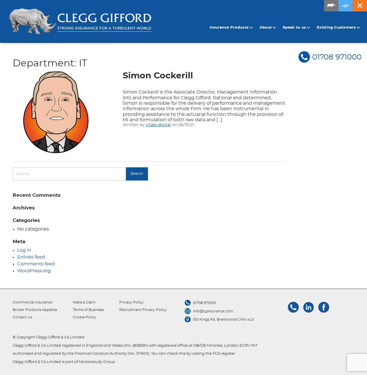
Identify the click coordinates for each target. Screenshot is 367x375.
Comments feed (36, 264)
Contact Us (22, 317)
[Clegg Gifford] (79, 21)
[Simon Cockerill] (56, 112)
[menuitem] (232, 27)
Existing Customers (336, 27)
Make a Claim (84, 302)
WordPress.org (34, 271)
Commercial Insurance (32, 302)
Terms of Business (88, 309)
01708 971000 (337, 57)
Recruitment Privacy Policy (143, 309)
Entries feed (31, 257)
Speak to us (294, 27)
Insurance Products (229, 27)
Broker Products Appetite (35, 309)
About (265, 27)
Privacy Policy (131, 302)
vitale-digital (158, 125)
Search (136, 174)
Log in (24, 250)
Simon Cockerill (158, 76)
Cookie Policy (84, 317)
